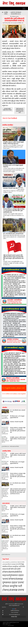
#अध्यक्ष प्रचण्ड (14, 564)
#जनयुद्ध (21, 564)
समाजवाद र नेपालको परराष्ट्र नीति (10, 188)
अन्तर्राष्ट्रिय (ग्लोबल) (6, 13)
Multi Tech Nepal (11, 625)
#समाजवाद (5, 564)
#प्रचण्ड (11, 572)
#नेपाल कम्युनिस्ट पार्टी (14, 566)
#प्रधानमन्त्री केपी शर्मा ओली (11, 569)
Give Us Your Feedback (10, 118)
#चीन (23, 566)
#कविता (5, 566)
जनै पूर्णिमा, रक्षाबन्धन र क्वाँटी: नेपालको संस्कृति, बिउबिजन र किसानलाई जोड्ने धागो (13, 143)
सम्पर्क (18, 622)
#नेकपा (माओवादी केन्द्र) (6, 562)
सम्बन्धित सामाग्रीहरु (7, 125)
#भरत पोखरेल (17, 562)
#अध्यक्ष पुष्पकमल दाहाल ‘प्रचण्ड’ (13, 581)
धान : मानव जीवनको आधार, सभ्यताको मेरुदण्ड (13, 234)
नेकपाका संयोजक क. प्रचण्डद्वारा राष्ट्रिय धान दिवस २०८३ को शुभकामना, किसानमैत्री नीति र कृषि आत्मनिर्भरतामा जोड (13, 210)
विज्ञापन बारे (14, 622)
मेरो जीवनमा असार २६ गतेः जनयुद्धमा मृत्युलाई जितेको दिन (13, 166)
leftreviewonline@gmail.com (14, 614)
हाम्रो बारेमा (4, 622)
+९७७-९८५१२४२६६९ (14, 612)
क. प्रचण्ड (22, 562)
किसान (9, 564)
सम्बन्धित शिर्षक (6, 451)
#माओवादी (13, 562)
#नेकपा (5, 572)
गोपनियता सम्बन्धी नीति (9, 622)
